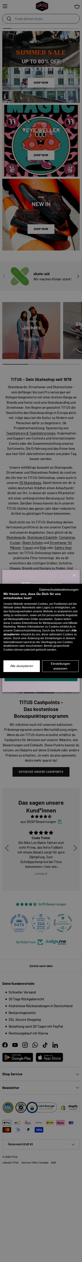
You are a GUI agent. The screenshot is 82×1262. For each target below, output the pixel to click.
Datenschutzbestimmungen (59, 589)
